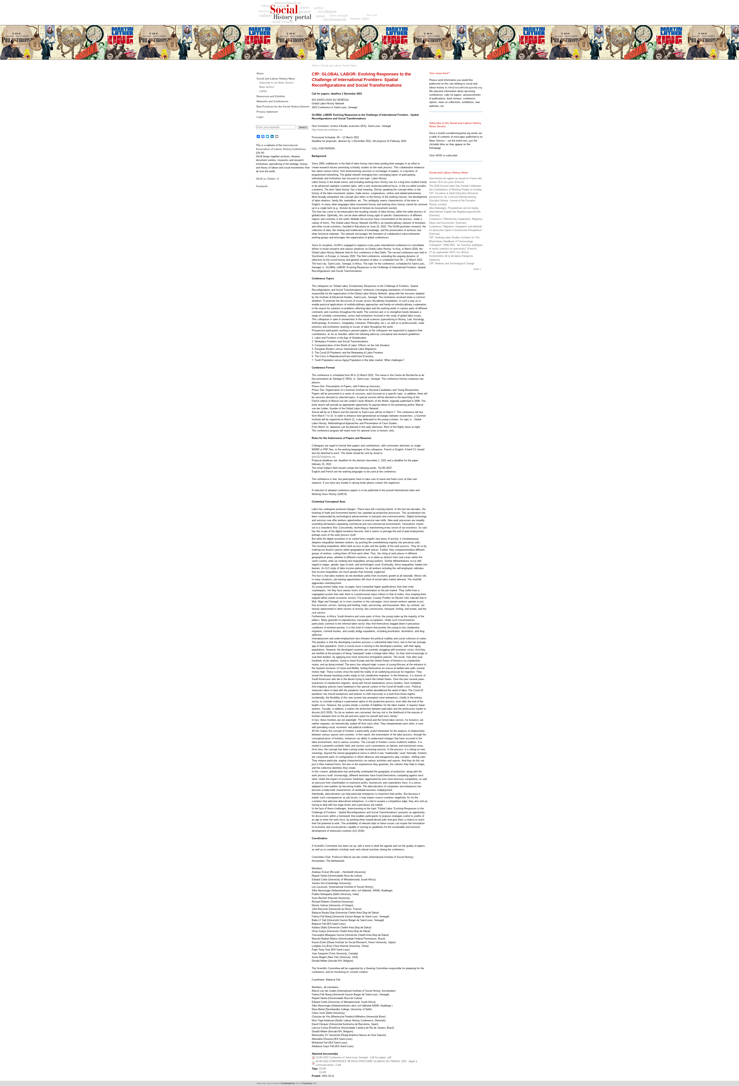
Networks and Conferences (272, 101)
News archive (266, 86)
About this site (263, 1083)
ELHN (322, 1068)
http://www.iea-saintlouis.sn (327, 129)
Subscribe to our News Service (276, 82)
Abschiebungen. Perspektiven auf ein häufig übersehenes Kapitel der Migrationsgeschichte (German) (455, 212)
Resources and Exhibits (271, 96)
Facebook (262, 186)
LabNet (263, 91)
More (476, 269)
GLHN (322, 1072)
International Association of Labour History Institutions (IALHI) (281, 149)
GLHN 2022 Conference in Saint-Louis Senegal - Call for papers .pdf (353, 1057)
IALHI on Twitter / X (267, 178)
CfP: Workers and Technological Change (451, 263)
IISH (315, 1083)
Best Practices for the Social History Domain (283, 106)
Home (315, 65)
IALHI (298, 1083)
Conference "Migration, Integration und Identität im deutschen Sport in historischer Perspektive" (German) (455, 230)
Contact (275, 1083)
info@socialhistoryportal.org (465, 87)
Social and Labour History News (339, 65)
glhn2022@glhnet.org (323, 456)
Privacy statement (267, 111)
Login (260, 117)
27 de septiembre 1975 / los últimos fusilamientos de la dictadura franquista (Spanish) (451, 256)
